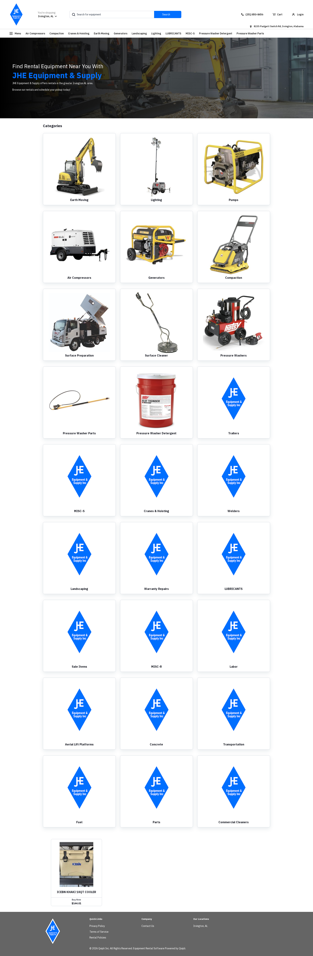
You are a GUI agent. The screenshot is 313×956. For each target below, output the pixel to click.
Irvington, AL (200, 926)
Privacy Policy (97, 926)
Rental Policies (97, 937)
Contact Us (147, 926)
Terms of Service (98, 931)
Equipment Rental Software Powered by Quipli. (159, 948)
